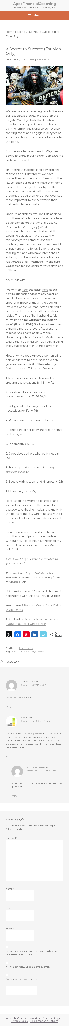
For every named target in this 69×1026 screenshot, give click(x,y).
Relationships (26, 648)
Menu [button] (37, 15)
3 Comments (42, 59)
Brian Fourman (34, 767)
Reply (9, 706)
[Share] (18, 634)
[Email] (43, 634)
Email (9, 908)
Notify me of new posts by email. (22, 979)
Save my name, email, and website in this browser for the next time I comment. (32, 953)
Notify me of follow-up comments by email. (28, 966)
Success (39, 651)
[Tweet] (9, 634)
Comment (11, 838)
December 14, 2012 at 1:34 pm (35, 721)
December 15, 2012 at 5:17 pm (35, 685)
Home (10, 32)
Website (10, 928)
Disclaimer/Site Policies (44, 1021)
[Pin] (26, 634)
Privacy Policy (19, 1021)
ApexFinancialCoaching (34, 4)
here (25, 289)
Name (10, 888)
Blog (20, 32)
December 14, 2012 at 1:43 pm (41, 770)
